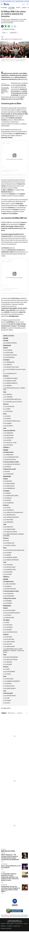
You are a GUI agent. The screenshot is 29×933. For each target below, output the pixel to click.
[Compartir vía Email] (15, 26)
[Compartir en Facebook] (2, 26)
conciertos (19, 713)
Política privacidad (10, 923)
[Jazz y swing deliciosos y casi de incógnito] (25, 867)
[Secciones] (1, 4)
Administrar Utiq (17, 925)
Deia (2, 36)
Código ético (3, 925)
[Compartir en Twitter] (5, 26)
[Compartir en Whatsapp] (8, 26)
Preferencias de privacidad (6, 928)
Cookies (25, 923)
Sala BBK (4, 133)
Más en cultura (8, 851)
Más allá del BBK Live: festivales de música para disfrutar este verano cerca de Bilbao (5, 90)
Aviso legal (3, 923)
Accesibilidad (9, 925)
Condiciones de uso (18, 923)
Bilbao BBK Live (11, 713)
